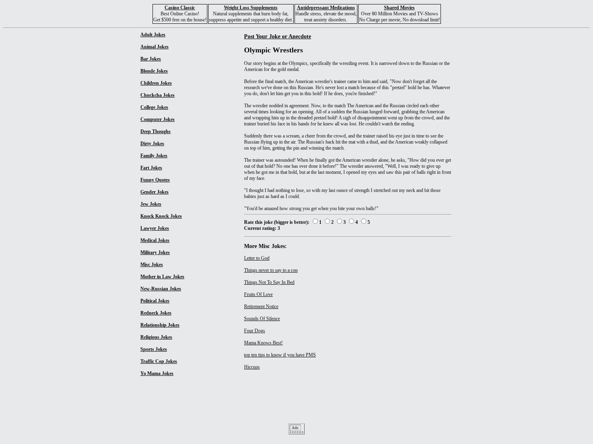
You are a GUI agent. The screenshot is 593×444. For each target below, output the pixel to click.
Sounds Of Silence (262, 318)
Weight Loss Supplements (251, 7)
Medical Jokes (154, 240)
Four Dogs (254, 331)
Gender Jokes (154, 192)
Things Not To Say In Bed (269, 282)
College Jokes (154, 107)
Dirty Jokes (152, 143)
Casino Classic (180, 7)
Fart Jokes (151, 168)
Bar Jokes (150, 59)
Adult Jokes (152, 35)
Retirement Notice (261, 306)
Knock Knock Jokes (161, 216)
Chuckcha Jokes (157, 95)
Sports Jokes (153, 349)
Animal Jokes (154, 47)
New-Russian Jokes (160, 289)
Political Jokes (154, 301)
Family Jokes (153, 155)
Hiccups (252, 367)
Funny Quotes (155, 180)
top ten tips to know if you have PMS (280, 355)
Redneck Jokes (155, 313)
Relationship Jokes (160, 325)
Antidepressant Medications (326, 7)
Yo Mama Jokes (156, 373)
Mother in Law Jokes (162, 276)
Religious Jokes (156, 337)
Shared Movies (399, 7)
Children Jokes (156, 83)
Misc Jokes (151, 264)
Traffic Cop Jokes (158, 361)
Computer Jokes (157, 119)
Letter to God (256, 258)
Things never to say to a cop (271, 270)
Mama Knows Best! (263, 343)
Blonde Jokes (154, 71)
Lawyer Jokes (154, 228)
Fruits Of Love (258, 294)
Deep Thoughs (155, 131)
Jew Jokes (150, 204)
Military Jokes (155, 252)
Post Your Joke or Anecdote (277, 36)
